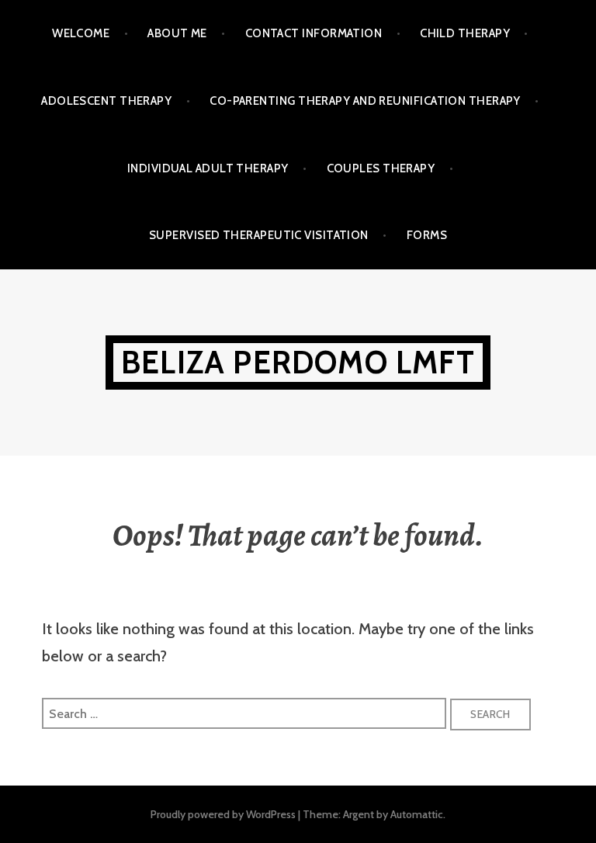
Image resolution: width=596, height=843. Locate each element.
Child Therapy (465, 33)
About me (177, 33)
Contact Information (314, 33)
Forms (427, 235)
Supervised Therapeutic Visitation (259, 235)
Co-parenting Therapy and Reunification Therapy (365, 101)
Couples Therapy (381, 168)
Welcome (80, 33)
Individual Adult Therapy (208, 168)
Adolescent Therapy (106, 101)
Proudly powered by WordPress (223, 814)
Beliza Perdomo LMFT (298, 362)
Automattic (416, 814)
